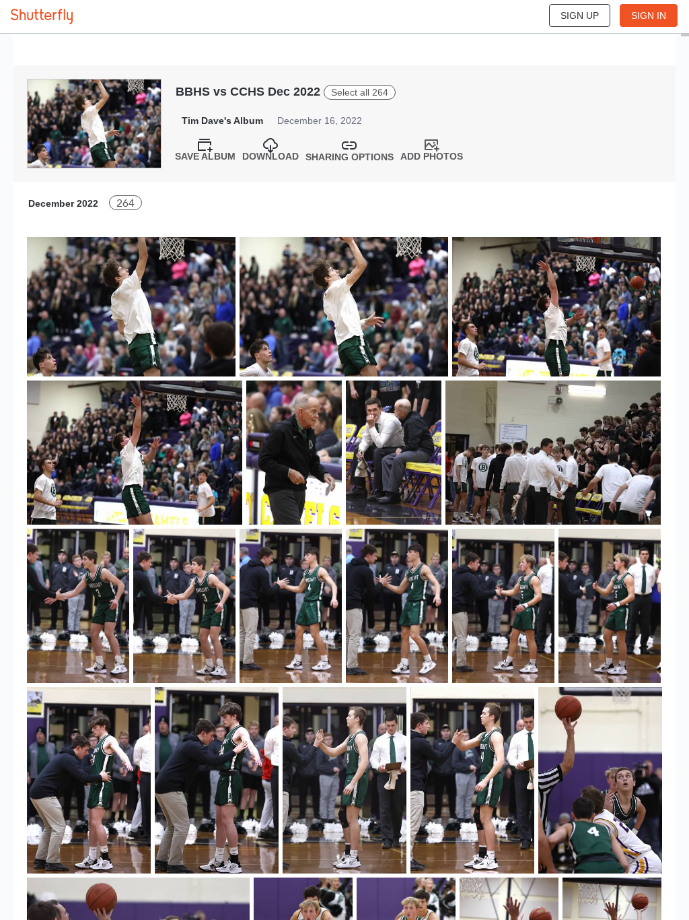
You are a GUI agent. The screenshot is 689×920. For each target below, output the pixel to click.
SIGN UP (579, 15)
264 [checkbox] (125, 203)
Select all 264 (359, 92)
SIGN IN (648, 15)
